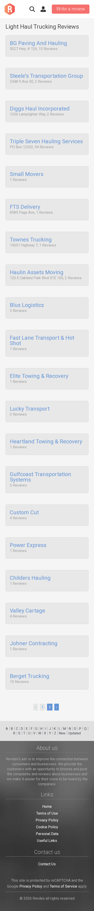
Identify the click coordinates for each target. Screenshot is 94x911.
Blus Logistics (27, 305)
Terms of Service (63, 886)
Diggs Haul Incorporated (40, 109)
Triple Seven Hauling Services (46, 142)
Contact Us (47, 864)
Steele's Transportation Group (46, 76)
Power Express (28, 545)
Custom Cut (24, 513)
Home (47, 806)
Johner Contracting (33, 644)
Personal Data (47, 834)
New (62, 733)
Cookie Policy (47, 827)
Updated (74, 733)
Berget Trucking (29, 676)
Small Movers (26, 174)
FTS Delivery (25, 207)
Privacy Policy (47, 820)
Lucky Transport (30, 409)
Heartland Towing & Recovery (46, 442)
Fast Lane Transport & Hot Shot (42, 340)
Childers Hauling (30, 578)
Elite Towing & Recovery (39, 376)
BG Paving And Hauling (38, 43)
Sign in (43, 9)
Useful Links (47, 840)
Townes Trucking (31, 240)
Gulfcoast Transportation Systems (40, 477)
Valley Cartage (27, 611)
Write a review (70, 9)
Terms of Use (47, 813)
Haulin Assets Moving (36, 273)
